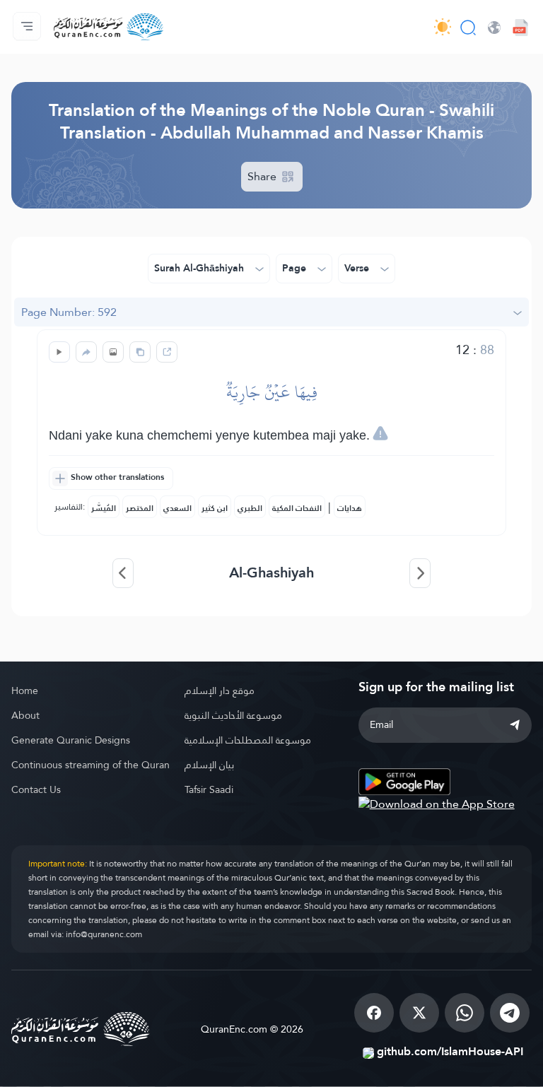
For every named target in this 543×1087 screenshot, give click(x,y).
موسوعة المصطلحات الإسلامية (248, 740)
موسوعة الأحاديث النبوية (233, 715)
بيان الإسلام (209, 765)
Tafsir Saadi (209, 789)
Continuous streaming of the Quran (90, 765)
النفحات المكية (297, 508)
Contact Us (36, 789)
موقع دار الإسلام (220, 690)
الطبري (250, 508)
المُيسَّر (103, 508)
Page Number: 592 (69, 312)
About (25, 715)
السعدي (177, 508)
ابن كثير (215, 508)
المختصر (139, 508)
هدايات (349, 508)
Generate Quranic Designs (70, 740)
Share (263, 176)
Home (24, 690)
